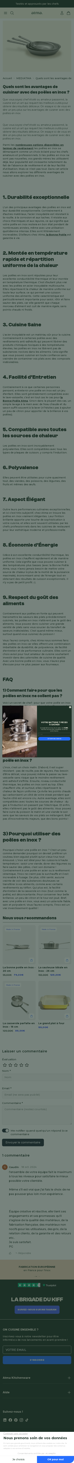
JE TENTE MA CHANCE (54, 739)
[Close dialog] (70, 707)
